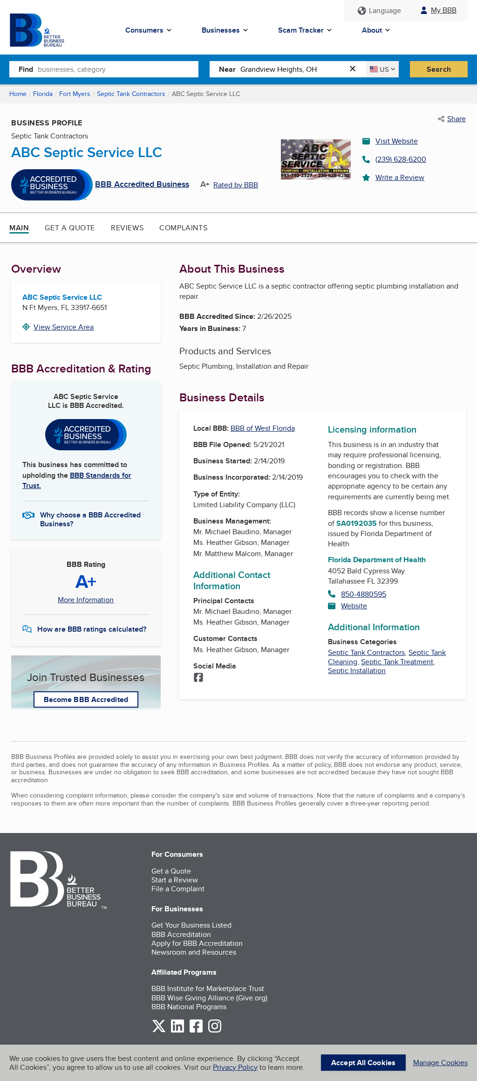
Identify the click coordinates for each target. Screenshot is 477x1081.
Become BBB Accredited (86, 699)
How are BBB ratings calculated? (91, 629)
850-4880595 (363, 594)
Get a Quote (70, 227)
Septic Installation (357, 670)
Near (227, 69)
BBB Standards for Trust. (76, 480)
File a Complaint (177, 888)
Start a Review (174, 879)
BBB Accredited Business (142, 184)
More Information (86, 600)
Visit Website (396, 141)
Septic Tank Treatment (397, 661)
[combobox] (118, 69)
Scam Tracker (301, 30)
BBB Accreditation (181, 934)
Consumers (144, 30)
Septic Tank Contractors (131, 93)
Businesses (221, 30)
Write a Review (399, 177)
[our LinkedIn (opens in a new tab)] (177, 1031)
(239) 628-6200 (400, 159)
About (372, 30)
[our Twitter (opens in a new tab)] (158, 1031)
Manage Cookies (440, 1062)
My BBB (444, 10)
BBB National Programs (188, 1006)
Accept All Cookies (363, 1062)
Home (18, 93)
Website (354, 605)
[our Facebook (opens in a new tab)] (196, 1031)
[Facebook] (198, 678)
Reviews (127, 227)
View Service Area (64, 327)
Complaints (183, 227)
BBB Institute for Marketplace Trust (207, 988)
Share (456, 119)
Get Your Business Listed (191, 925)
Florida (43, 93)
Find (26, 69)
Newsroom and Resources (193, 952)
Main (19, 227)
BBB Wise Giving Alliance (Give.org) (209, 997)
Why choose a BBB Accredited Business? (90, 519)
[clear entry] (355, 69)
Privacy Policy (235, 1067)
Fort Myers (74, 93)
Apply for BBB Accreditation (197, 943)
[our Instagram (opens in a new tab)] (214, 1031)
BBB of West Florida (263, 428)
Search (439, 69)
